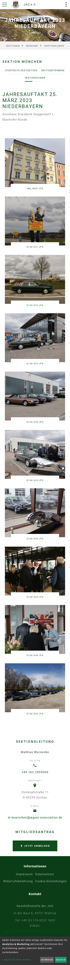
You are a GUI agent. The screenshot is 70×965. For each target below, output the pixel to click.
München (32, 46)
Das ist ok (61, 959)
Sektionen (13, 46)
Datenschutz (44, 874)
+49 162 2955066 (35, 772)
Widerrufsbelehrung (18, 881)
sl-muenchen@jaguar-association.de (35, 817)
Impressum (24, 874)
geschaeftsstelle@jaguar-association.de (35, 931)
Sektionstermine (53, 70)
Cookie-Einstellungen (51, 881)
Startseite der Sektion (21, 70)
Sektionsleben (54, 46)
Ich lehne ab (47, 959)
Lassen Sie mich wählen (16, 959)
